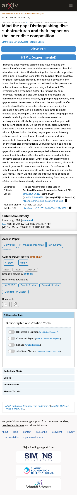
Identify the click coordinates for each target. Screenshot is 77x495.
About (5, 431)
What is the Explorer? (48, 332)
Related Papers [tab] (11, 385)
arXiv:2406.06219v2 (36, 197)
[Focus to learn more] (65, 200)
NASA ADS (9, 285)
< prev (9, 262)
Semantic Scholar (50, 285)
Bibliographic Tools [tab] (13, 315)
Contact (27, 431)
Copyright (57, 431)
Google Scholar (28, 285)
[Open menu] (71, 6)
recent (18, 269)
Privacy (70, 431)
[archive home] (10, 5)
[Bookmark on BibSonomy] (6, 304)
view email (27, 220)
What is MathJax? (15, 408)
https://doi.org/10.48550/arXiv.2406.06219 (43, 201)
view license (6, 250)
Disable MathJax (60, 406)
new (6, 269)
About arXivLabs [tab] (12, 391)
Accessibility (11, 437)
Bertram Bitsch (37, 42)
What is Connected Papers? (48, 338)
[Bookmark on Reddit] (15, 304)
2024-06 (31, 269)
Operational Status (33, 437)
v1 (27, 22)
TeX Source (55, 244)
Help (15, 431)
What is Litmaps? (32, 345)
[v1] (4, 223)
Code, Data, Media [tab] (13, 371)
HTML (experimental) (38, 57)
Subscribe (41, 431)
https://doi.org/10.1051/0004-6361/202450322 (45, 208)
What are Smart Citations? (48, 351)
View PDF (38, 49)
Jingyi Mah (7, 42)
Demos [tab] (7, 378)
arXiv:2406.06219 (31, 194)
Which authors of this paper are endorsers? (27, 406)
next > (23, 262)
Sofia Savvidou (21, 42)
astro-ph (28, 274)
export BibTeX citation (15, 292)
